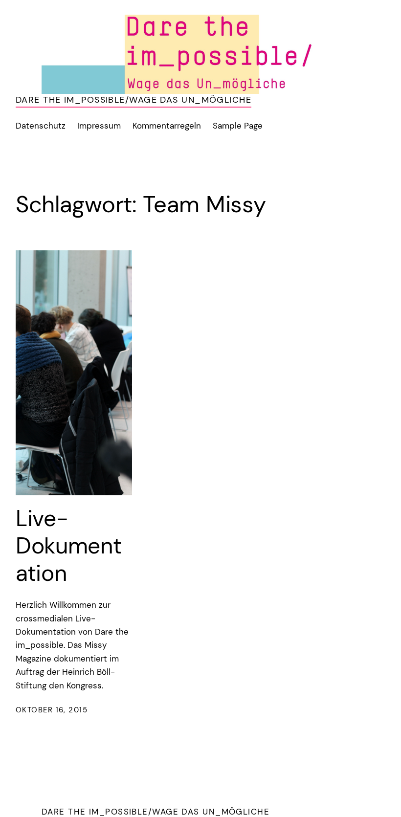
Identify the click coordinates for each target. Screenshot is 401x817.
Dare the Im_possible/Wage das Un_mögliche (133, 100)
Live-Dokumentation (69, 546)
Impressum (99, 125)
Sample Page (238, 125)
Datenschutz (41, 125)
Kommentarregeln (167, 125)
